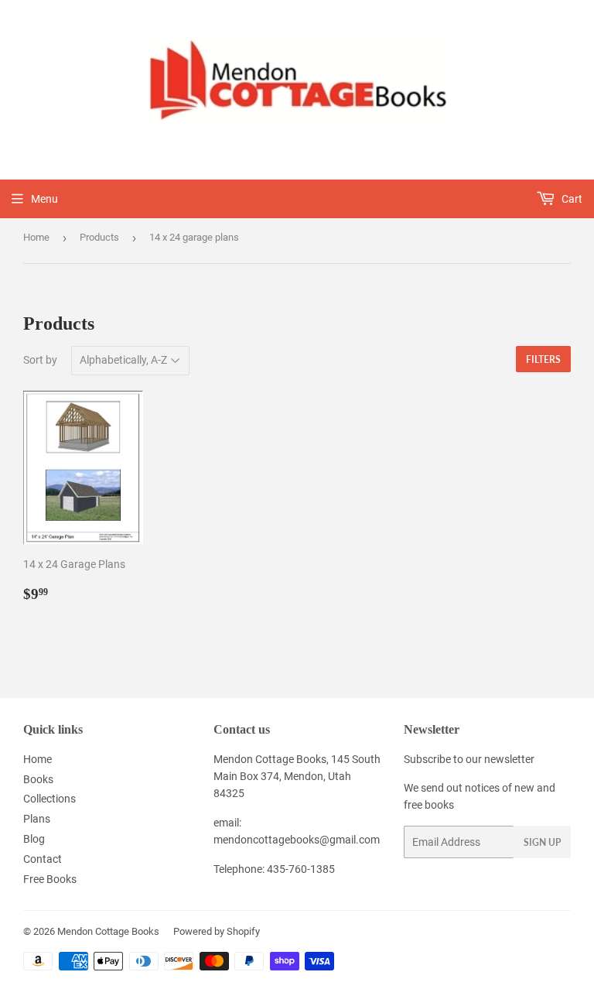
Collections (49, 798)
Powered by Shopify (216, 931)
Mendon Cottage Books (108, 931)
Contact (42, 859)
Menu (44, 199)
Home (36, 237)
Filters (543, 359)
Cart (570, 199)
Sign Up (542, 842)
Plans (36, 819)
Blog (34, 839)
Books (38, 779)
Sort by (40, 360)
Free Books (50, 879)
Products (99, 237)
